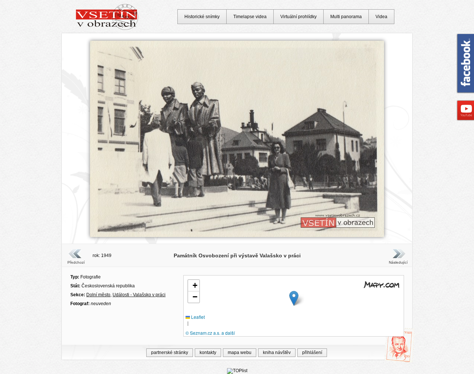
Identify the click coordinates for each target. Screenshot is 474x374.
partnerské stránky (169, 352)
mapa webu (239, 352)
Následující (398, 262)
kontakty (208, 352)
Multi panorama (346, 16)
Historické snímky (202, 16)
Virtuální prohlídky (298, 16)
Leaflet (197, 317)
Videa (381, 16)
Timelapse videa (250, 16)
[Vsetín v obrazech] (107, 28)
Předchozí (76, 262)
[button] (293, 298)
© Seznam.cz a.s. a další (210, 333)
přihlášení (312, 352)
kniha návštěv (277, 352)
